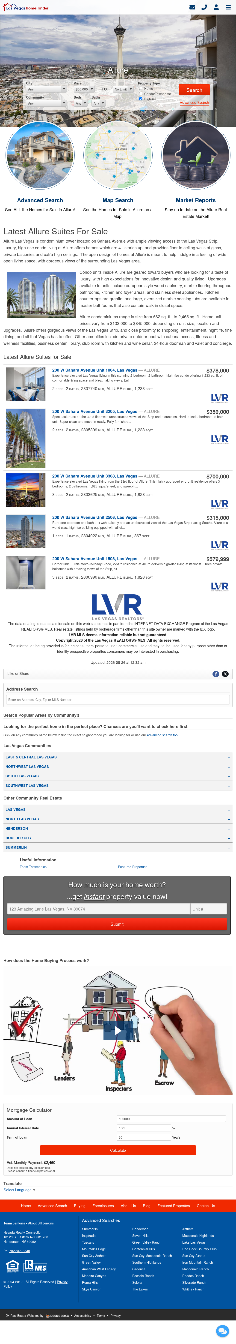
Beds (78, 97)
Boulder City (19, 837)
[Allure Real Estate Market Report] (195, 154)
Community (35, 97)
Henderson (17, 828)
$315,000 (217, 517)
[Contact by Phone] (204, 6)
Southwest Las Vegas (27, 785)
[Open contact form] (192, 6)
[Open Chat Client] (222, 1331)
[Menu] (228, 6)
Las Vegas (16, 809)
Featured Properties (132, 866)
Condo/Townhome (157, 93)
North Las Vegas (22, 818)
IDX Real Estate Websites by (24, 1315)
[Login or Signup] (216, 6)
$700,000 (217, 476)
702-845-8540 (19, 1250)
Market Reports (196, 200)
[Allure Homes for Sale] (40, 154)
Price (78, 83)
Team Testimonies (33, 866)
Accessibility (82, 1315)
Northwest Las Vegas (27, 766)
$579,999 (217, 559)
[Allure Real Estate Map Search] (118, 154)
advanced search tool (162, 735)
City (29, 83)
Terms (101, 1315)
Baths (96, 97)
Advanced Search (194, 102)
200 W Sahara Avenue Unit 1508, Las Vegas (106, 558)
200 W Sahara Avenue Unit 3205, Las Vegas (106, 411)
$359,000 (217, 411)
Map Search (118, 200)
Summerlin (16, 847)
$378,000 (217, 370)
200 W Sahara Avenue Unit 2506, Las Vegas (106, 517)
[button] (118, 1030)
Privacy (116, 1315)
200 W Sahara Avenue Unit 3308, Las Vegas (106, 475)
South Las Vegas (22, 776)
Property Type (149, 83)
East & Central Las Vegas (31, 757)
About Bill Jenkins (41, 1223)
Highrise (149, 99)
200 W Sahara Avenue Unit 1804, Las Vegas (106, 370)
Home (148, 88)
